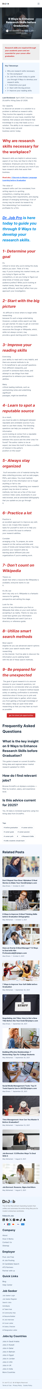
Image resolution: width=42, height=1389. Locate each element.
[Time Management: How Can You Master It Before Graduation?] (20, 1106)
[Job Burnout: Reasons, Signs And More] (20, 1173)
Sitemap (5, 1246)
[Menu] (39, 4)
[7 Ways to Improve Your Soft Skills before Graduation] (20, 970)
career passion (24, 832)
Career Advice (21, 33)
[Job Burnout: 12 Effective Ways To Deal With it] (20, 1140)
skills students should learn (14, 841)
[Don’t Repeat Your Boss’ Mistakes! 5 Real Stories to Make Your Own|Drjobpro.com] (20, 866)
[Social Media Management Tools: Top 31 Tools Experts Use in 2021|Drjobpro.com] (20, 1072)
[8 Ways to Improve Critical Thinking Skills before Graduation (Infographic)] (20, 900)
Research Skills (28, 836)
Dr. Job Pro (12, 218)
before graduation (11, 827)
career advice (27, 827)
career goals (9, 832)
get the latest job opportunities (21, 715)
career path (8, 836)
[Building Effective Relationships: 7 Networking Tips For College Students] (20, 1038)
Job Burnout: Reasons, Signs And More (19, 1187)
